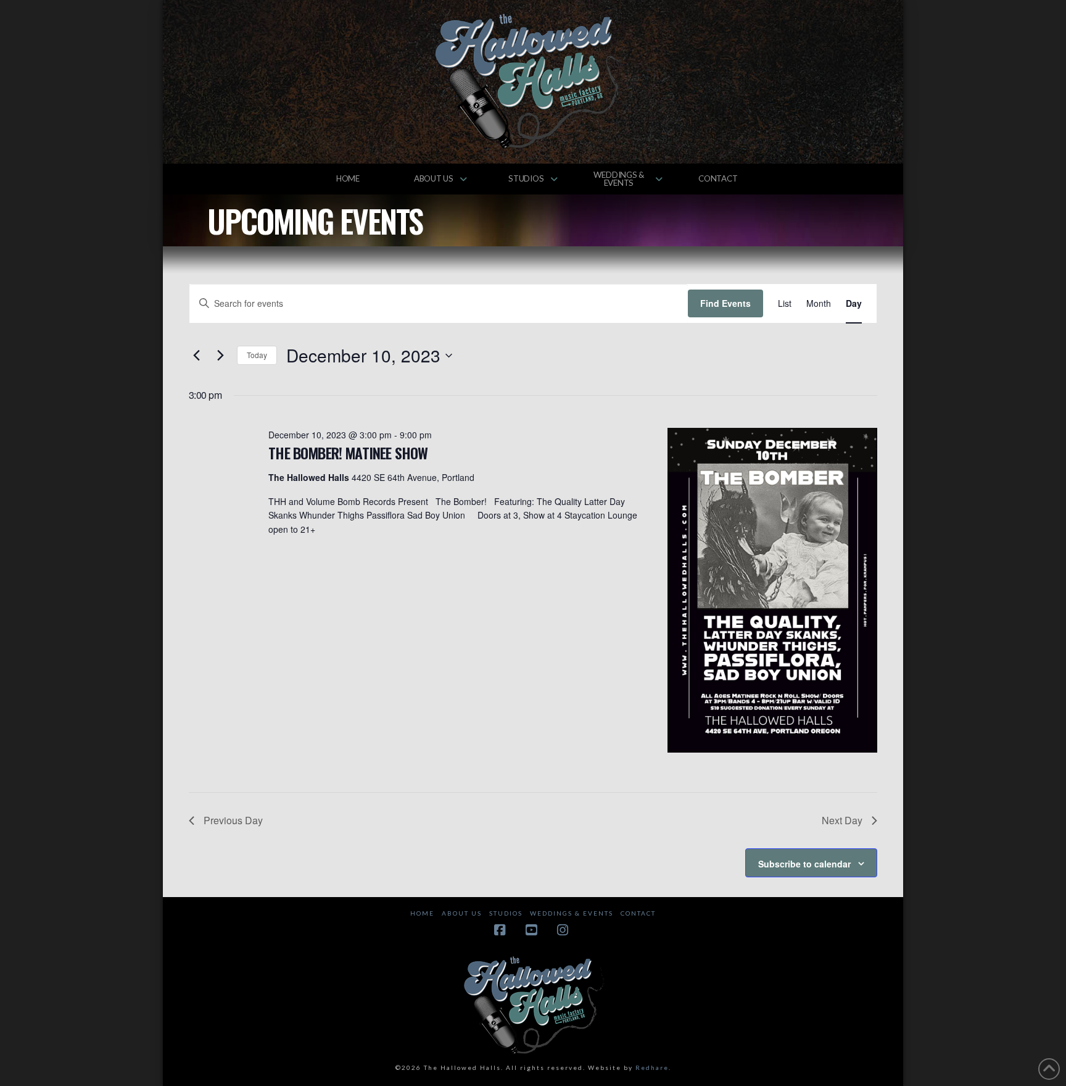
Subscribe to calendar (804, 864)
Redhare (652, 1067)
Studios (506, 913)
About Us (462, 913)
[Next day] (220, 355)
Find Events (725, 303)
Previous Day (233, 820)
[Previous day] (196, 355)
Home (422, 913)
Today (257, 354)
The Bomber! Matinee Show (348, 452)
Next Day (842, 820)
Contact (638, 913)
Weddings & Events (571, 913)
